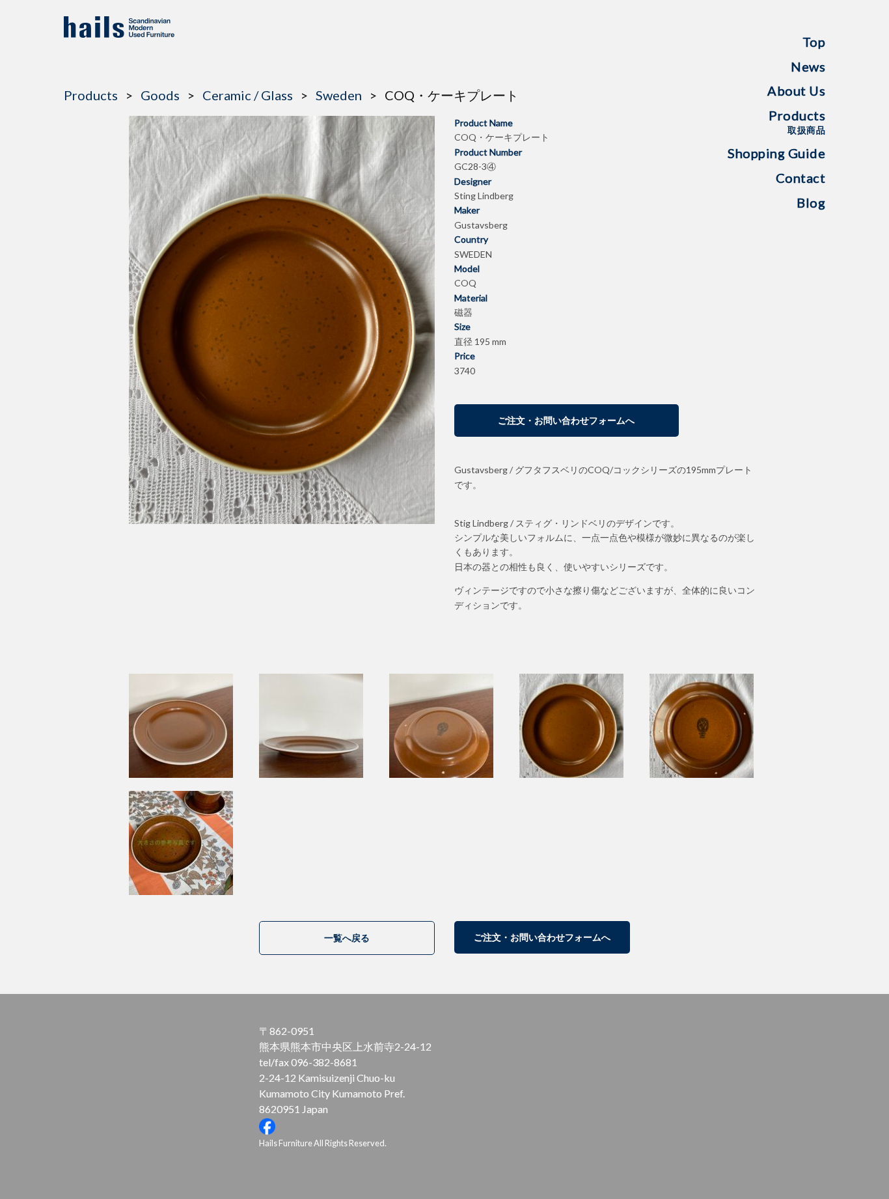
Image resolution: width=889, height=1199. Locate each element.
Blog (811, 202)
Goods (160, 95)
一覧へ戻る (347, 937)
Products (797, 121)
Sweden (339, 95)
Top (813, 41)
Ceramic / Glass (247, 95)
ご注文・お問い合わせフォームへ (566, 420)
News (808, 66)
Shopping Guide (776, 153)
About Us (796, 90)
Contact (800, 178)
